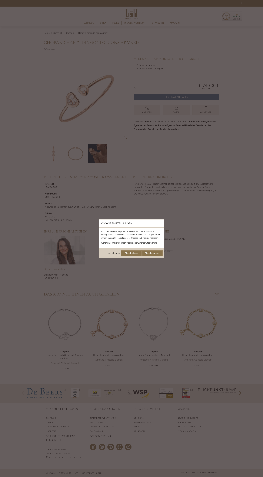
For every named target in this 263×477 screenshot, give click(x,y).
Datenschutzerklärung (147, 243)
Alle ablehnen (131, 253)
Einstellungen (113, 253)
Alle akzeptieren (152, 253)
